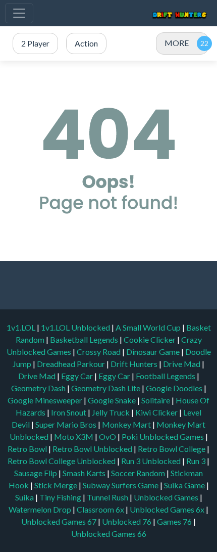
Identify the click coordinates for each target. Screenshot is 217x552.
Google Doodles (175, 388)
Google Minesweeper (46, 400)
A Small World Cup (149, 327)
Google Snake (112, 400)
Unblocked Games (167, 497)
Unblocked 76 (126, 521)
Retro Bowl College (172, 448)
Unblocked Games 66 (108, 533)
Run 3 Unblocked (151, 461)
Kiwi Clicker (157, 412)
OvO (108, 436)
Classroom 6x (100, 509)
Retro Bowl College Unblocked (62, 461)
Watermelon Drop (41, 509)
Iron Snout (69, 412)
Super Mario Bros (66, 424)
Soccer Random (139, 473)
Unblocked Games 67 (58, 521)
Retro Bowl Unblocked (93, 448)
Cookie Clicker (150, 339)
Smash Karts (85, 473)
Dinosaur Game (153, 351)
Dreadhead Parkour (71, 364)
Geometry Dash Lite (106, 388)
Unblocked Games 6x (167, 509)
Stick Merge (56, 485)
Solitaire (156, 400)
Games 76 (174, 521)
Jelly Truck (111, 412)
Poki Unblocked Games (163, 436)
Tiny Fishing (61, 497)
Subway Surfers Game (121, 485)
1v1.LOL (22, 327)
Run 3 (196, 461)
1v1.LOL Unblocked (76, 327)
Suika (25, 497)
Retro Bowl (28, 448)
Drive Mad (182, 364)
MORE (177, 43)
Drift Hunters (135, 364)
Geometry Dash (39, 388)
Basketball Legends (85, 339)
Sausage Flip (36, 473)
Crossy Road (99, 351)
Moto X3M (74, 436)
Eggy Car (77, 376)
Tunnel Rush (108, 497)
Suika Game (185, 485)
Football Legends (166, 376)
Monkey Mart (127, 424)
